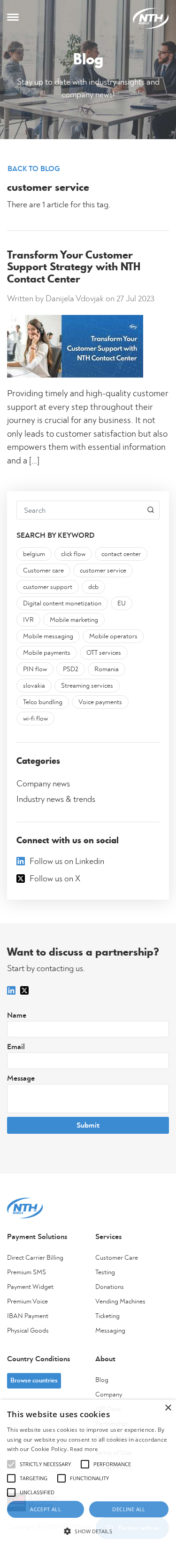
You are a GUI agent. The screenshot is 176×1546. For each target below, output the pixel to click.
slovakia (34, 686)
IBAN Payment (27, 1316)
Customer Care (116, 1258)
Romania (106, 669)
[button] (88, 1531)
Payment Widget (30, 1287)
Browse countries (34, 1380)
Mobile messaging (48, 636)
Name (16, 1015)
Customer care (43, 570)
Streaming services (87, 686)
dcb (93, 587)
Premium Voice (27, 1301)
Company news (43, 784)
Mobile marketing (74, 620)
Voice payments (100, 702)
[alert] (88, 1473)
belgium (34, 554)
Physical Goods (28, 1330)
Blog (101, 1380)
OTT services (103, 653)
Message (21, 1078)
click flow (73, 554)
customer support (47, 587)
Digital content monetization (62, 603)
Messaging (110, 1330)
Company (108, 1394)
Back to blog (34, 169)
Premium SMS (26, 1272)
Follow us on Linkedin (67, 861)
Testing (105, 1272)
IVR (28, 620)
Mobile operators (113, 636)
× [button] (167, 1408)
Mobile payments (46, 653)
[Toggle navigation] (13, 18)
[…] (33, 460)
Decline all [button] (128, 1509)
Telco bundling (42, 702)
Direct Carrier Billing (35, 1258)
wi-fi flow (35, 718)
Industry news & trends (55, 799)
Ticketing (107, 1316)
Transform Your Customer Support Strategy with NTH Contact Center (73, 268)
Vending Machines (120, 1301)
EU (121, 603)
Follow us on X (55, 879)
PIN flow (35, 669)
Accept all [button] (45, 1509)
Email (16, 1047)
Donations (109, 1287)
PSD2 (70, 669)
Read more (84, 1448)
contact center (121, 554)
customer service (103, 570)
